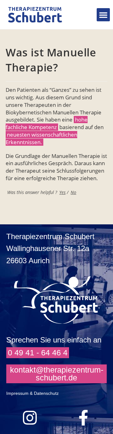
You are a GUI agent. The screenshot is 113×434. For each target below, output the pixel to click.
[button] (103, 14)
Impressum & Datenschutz (32, 393)
